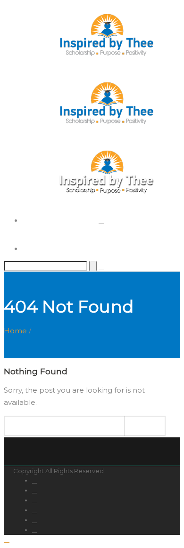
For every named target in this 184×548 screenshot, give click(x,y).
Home (15, 330)
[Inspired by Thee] (106, 124)
